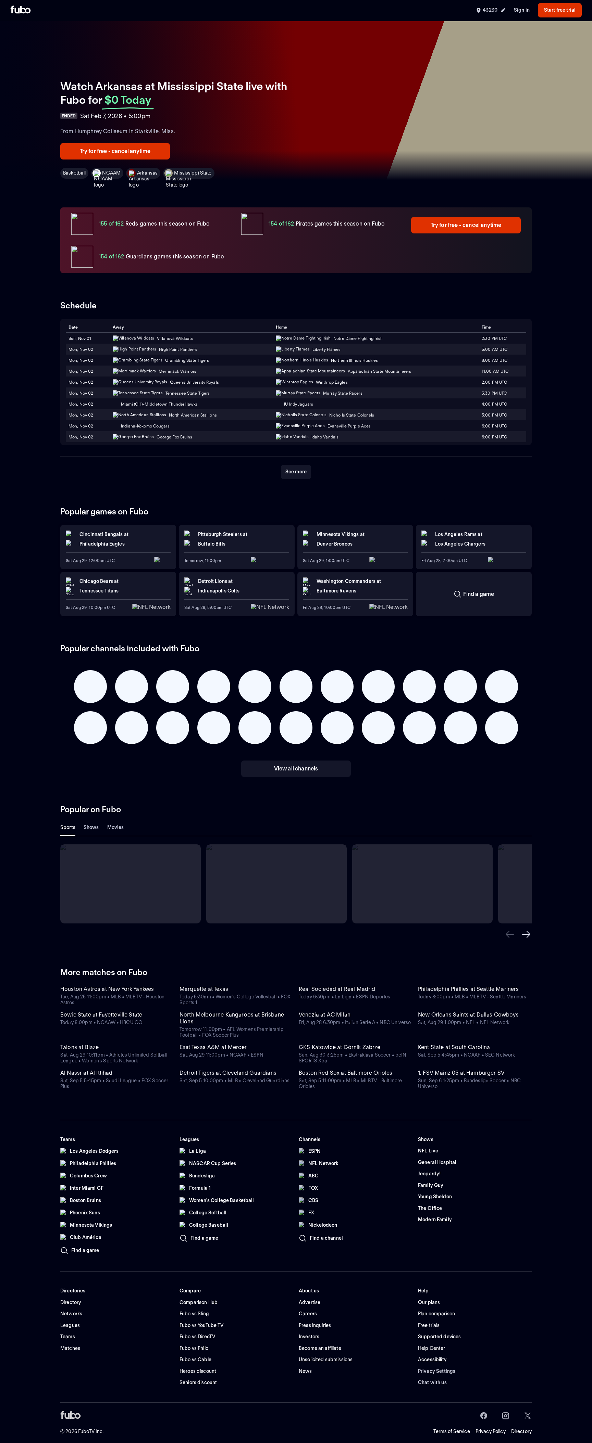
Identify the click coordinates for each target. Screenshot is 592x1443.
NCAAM (111, 173)
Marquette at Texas (204, 989)
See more (296, 471)
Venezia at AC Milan (324, 1014)
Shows (91, 827)
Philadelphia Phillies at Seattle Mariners (468, 989)
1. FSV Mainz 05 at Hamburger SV (461, 1073)
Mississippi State (192, 173)
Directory (521, 1431)
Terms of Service (451, 1431)
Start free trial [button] (560, 10)
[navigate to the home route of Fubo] (20, 10)
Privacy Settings (436, 1371)
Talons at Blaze (79, 1047)
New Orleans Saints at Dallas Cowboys (468, 1014)
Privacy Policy (491, 1431)
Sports (67, 827)
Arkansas (147, 173)
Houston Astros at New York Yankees (107, 989)
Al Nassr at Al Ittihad (86, 1073)
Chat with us (432, 1382)
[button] (509, 934)
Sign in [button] (522, 10)
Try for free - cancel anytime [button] (115, 151)
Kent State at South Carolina (454, 1047)
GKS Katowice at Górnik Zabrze (340, 1047)
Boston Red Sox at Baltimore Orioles (346, 1073)
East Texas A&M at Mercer (213, 1047)
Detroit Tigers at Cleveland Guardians (228, 1073)
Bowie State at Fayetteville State (101, 1014)
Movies (115, 827)
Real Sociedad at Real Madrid (337, 989)
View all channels (296, 768)
